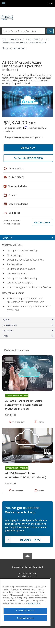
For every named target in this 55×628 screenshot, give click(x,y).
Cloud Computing (35, 39)
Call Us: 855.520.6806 (14, 48)
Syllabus (7, 319)
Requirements (10, 324)
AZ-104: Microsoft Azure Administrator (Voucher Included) (25, 475)
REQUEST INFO (42, 222)
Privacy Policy (34, 603)
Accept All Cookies (25, 610)
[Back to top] (27, 566)
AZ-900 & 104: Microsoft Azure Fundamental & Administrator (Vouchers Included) (23, 404)
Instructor (8, 330)
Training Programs (17, 39)
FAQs (5, 335)
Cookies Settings (25, 618)
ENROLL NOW (28, 147)
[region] (25, 602)
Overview (7, 237)
